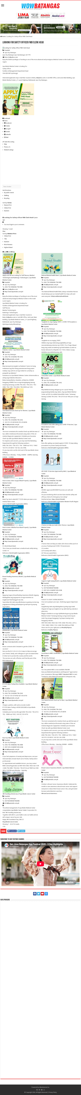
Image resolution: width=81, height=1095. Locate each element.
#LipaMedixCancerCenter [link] (10, 822)
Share (5, 120)
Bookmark (6, 118)
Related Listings (9, 150)
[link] (58, 448)
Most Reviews (8, 244)
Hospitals (7, 50)
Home (4, 36)
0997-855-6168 (57, 590)
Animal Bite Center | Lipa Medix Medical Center (55, 375)
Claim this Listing (9, 142)
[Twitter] (38, 893)
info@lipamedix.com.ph (51, 284)
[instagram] (46, 893)
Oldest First (7, 208)
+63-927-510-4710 (21, 695)
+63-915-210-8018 (21, 422)
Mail (6, 137)
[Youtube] (42, 893)
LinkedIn (8, 134)
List (5, 252)
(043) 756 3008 (18, 287)
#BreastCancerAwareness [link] (49, 793)
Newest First (7, 205)
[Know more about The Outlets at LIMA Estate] (40, 15)
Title (5, 239)
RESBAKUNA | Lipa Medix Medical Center (15, 630)
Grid (9, 252)
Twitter (7, 126)
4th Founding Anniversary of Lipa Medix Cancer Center (19, 794)
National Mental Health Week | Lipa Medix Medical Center (58, 275)
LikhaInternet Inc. (44, 1087)
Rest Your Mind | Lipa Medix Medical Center (16, 738)
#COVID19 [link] (56, 490)
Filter (4, 231)
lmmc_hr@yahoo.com (11, 57)
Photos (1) (7, 147)
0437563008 (54, 588)
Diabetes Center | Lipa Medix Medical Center (16, 350)
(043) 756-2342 (18, 357)
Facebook (8, 123)
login (11, 224)
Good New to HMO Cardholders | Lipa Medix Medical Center (59, 653)
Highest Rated (8, 247)
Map (5, 144)
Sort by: (7, 203)
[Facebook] (34, 893)
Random (6, 211)
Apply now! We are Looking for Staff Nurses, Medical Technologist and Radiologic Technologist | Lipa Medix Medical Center (19, 278)
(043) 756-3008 (18, 745)
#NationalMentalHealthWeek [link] (59, 296)
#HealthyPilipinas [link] (66, 627)
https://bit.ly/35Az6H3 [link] (58, 499)
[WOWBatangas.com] (40, 6)
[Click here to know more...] (40, 28)
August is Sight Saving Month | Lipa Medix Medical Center (58, 581)
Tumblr (7, 131)
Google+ (8, 129)
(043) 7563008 (17, 536)
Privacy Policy (53, 1092)
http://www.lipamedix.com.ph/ (14, 291)
